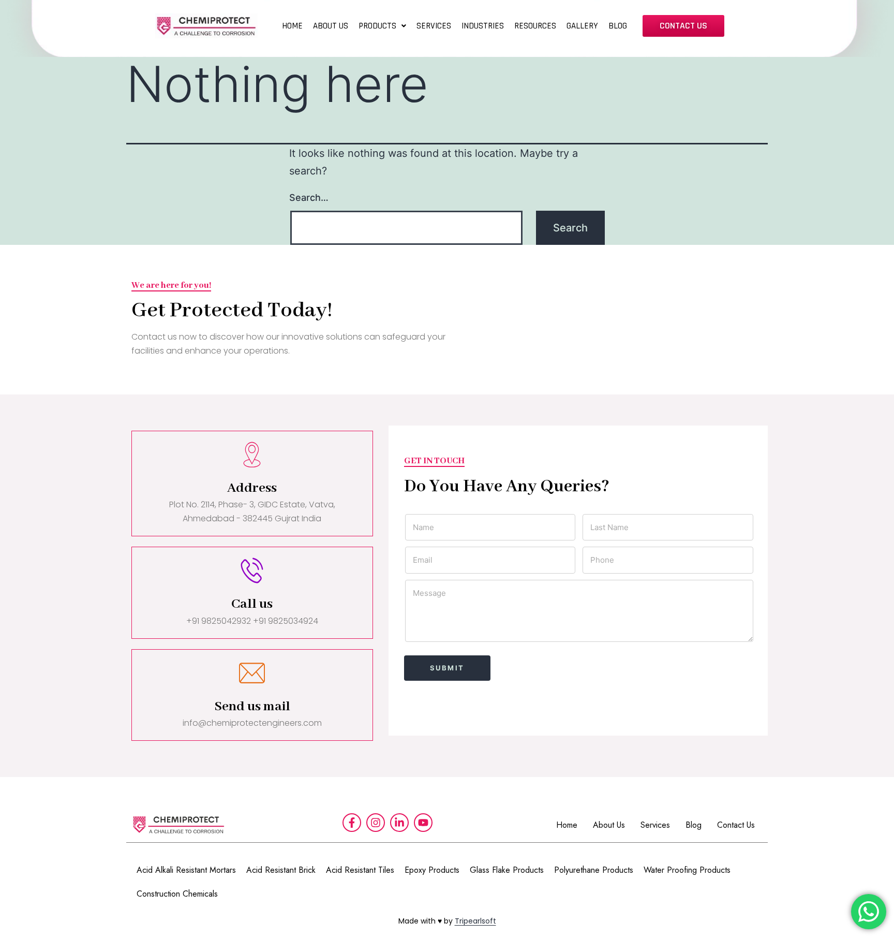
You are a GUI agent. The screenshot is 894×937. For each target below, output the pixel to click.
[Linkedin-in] (399, 822)
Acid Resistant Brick (281, 870)
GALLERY (582, 26)
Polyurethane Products (593, 870)
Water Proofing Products (687, 870)
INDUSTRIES (482, 26)
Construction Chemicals (177, 894)
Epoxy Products (432, 870)
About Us (609, 825)
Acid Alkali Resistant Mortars (186, 870)
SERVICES (433, 26)
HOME (292, 26)
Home (566, 825)
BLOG (617, 26)
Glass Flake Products (507, 870)
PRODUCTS (377, 26)
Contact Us (736, 825)
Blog (694, 825)
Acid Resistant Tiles (360, 870)
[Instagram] (375, 822)
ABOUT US (330, 26)
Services (655, 825)
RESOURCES (535, 26)
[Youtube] (423, 822)
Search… (309, 197)
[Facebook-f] (351, 822)
